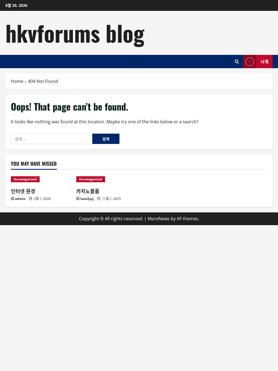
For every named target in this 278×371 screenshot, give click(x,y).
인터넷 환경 (23, 190)
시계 (264, 61)
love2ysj (87, 198)
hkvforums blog (74, 32)
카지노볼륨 (87, 190)
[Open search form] (237, 61)
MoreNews (159, 219)
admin (20, 198)
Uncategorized (25, 179)
